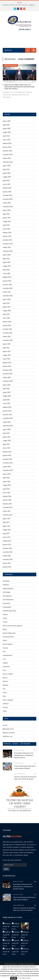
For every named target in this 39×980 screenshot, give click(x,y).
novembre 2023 (7, 244)
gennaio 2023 (7, 281)
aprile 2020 (6, 400)
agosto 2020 (7, 385)
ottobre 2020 (7, 377)
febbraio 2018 (7, 496)
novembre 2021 (7, 333)
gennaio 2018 (7, 500)
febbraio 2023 (7, 277)
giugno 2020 (6, 392)
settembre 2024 (8, 206)
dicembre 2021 (7, 329)
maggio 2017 (7, 530)
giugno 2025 (6, 173)
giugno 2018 (6, 481)
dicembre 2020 (7, 370)
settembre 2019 (8, 426)
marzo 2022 (6, 318)
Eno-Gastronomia (8, 637)
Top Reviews (25, 744)
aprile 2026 (6, 136)
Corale (5, 618)
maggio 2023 (7, 266)
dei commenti (9, 733)
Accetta (13, 978)
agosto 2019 (7, 429)
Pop (4, 689)
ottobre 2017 (7, 511)
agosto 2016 (7, 563)
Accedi (5, 725)
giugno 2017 (6, 526)
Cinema (5, 614)
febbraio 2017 (7, 541)
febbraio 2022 (7, 322)
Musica (5, 677)
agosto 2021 (7, 344)
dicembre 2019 (7, 414)
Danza (5, 629)
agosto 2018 (7, 474)
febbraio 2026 (7, 143)
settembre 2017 (8, 515)
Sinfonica (6, 703)
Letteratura (6, 666)
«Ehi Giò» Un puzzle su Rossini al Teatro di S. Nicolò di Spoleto (25, 778)
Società (5, 707)
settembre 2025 (8, 162)
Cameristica (6, 603)
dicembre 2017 (7, 504)
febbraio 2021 (7, 362)
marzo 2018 (6, 492)
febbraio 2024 (7, 232)
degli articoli (8, 729)
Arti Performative (8, 599)
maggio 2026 (7, 132)
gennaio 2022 (7, 325)
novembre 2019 (7, 418)
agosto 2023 (7, 255)
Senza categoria (8, 700)
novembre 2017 (7, 507)
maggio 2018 (7, 485)
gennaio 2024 (7, 236)
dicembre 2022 (7, 284)
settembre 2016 (8, 559)
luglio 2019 (6, 433)
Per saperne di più (24, 978)
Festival (5, 648)
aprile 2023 (6, 269)
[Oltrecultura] (20, 24)
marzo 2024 (6, 229)
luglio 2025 (6, 169)
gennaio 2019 (7, 455)
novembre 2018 (7, 463)
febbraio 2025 (7, 188)
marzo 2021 (6, 359)
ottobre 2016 (7, 556)
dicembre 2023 (7, 240)
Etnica (5, 640)
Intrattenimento (7, 655)
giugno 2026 (6, 128)
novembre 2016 (7, 552)
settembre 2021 (8, 340)
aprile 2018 (6, 489)
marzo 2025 (6, 184)
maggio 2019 (7, 440)
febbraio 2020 (7, 407)
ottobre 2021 (7, 336)
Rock (4, 696)
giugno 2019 (6, 437)
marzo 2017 (6, 537)
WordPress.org (7, 736)
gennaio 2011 (7, 567)
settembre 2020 (8, 381)
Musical (5, 681)
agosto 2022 (7, 299)
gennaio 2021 (7, 366)
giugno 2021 (6, 351)
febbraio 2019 (7, 452)
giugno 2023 (6, 262)
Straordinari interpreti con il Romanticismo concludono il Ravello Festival (23, 755)
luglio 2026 (6, 125)
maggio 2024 (7, 221)
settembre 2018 (8, 470)
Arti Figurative (7, 596)
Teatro (5, 711)
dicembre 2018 (7, 459)
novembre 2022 (7, 288)
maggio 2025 (7, 177)
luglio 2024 (6, 214)
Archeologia (6, 592)
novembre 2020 (7, 374)
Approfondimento (8, 588)
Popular (7, 744)
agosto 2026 (7, 121)
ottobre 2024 (7, 203)
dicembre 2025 (7, 151)
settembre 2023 (8, 251)
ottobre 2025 (7, 158)
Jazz (4, 659)
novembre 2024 (7, 199)
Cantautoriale (7, 607)
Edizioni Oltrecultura (9, 633)
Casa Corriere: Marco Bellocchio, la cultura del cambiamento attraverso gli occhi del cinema (19, 87)
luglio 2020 (6, 388)
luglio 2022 (6, 303)
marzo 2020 (6, 403)
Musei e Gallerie (8, 674)
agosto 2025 (7, 165)
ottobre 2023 (7, 247)
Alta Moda (6, 581)
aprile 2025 (6, 180)
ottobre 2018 (7, 466)
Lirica (4, 670)
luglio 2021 (6, 348)
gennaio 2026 (7, 147)
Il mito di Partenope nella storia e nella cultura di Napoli (24, 767)
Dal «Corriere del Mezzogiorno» (12, 625)
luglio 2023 (6, 258)
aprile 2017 (6, 533)
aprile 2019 (6, 444)
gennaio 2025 (7, 192)
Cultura (5, 622)
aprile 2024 (6, 225)
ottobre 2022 (7, 292)
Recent (15, 744)
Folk (4, 651)
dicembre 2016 (7, 548)
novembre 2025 (7, 154)
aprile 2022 (6, 314)
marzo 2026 (6, 140)
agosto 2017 (7, 518)
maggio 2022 (7, 310)
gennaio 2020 (7, 411)
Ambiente (6, 585)
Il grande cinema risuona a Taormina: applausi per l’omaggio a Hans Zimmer (20, 5)
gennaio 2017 (7, 544)
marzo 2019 (6, 448)
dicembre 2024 (7, 195)
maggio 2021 (7, 355)
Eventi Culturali (11, 65)
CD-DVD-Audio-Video (9, 611)
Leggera (5, 663)
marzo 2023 (6, 273)
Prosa (4, 692)
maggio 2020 (7, 396)
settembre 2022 (8, 296)
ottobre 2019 (7, 422)
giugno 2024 (6, 217)
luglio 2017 (6, 522)
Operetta (5, 685)
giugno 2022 (6, 307)
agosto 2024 (7, 210)
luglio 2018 (6, 478)
